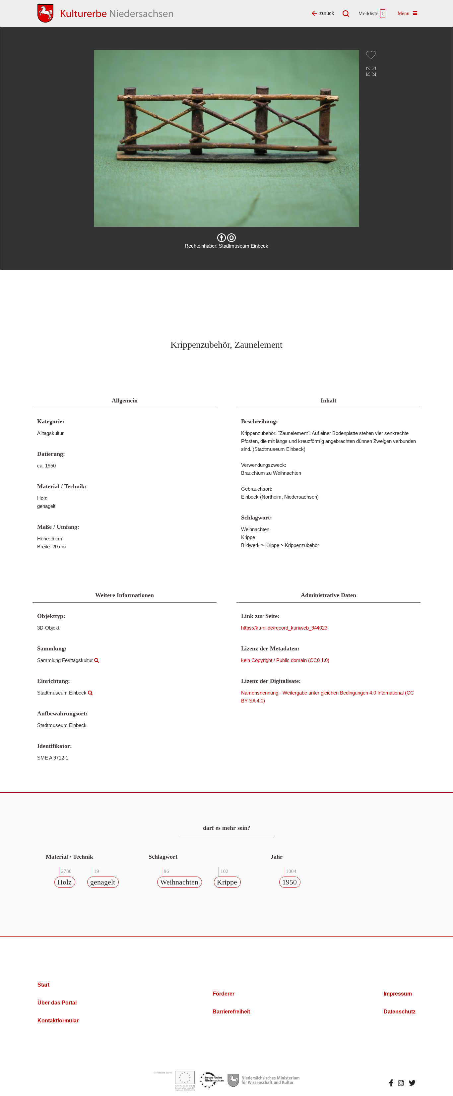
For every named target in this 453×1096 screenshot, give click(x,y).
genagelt (102, 882)
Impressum (398, 994)
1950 (289, 882)
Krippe (227, 882)
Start (43, 985)
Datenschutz (400, 1011)
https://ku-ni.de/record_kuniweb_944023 (284, 628)
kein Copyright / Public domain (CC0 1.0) (285, 660)
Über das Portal (57, 1002)
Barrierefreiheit (231, 1011)
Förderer (223, 994)
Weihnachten (179, 882)
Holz (64, 882)
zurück (326, 13)
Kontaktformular (58, 1020)
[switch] (371, 55)
